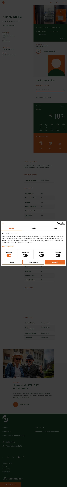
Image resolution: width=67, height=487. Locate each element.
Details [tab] (33, 228)
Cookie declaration (8, 246)
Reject (12, 262)
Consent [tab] (11, 228)
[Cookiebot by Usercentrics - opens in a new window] (58, 223)
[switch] (25, 255)
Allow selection (33, 262)
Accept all (55, 262)
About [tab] (55, 228)
